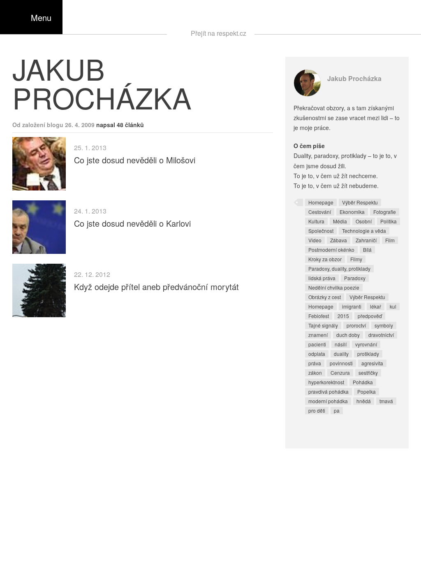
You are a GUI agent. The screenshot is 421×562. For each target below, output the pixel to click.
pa (337, 410)
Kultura (316, 221)
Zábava (338, 240)
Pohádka (363, 382)
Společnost (320, 230)
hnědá (363, 400)
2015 (343, 315)
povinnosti (341, 363)
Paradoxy (354, 277)
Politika (388, 221)
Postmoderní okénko (331, 249)
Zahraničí (366, 240)
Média (340, 221)
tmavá (386, 400)
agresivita (372, 363)
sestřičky (368, 372)
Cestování (319, 211)
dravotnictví (381, 334)
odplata (316, 353)
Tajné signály (323, 325)
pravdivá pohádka (328, 391)
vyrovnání (366, 344)
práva (314, 363)
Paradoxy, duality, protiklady (339, 268)
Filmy (356, 258)
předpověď (370, 315)
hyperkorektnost (326, 382)
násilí (341, 344)
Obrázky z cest (324, 296)
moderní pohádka (328, 400)
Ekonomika (352, 211)
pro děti (316, 410)
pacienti (317, 344)
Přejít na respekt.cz (218, 33)
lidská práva (321, 277)
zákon (315, 372)
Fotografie (384, 211)
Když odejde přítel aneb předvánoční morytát (156, 287)
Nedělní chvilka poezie (333, 287)
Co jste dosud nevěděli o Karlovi (132, 223)
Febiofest (318, 315)
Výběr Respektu (360, 202)
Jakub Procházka (354, 78)
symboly (384, 325)
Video (315, 240)
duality (341, 353)
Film (390, 240)
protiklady (368, 353)
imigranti (351, 306)
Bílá (367, 249)
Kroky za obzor (325, 258)
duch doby (348, 334)
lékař (375, 306)
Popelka (366, 391)
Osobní (364, 221)
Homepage (320, 202)
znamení (318, 334)
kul (393, 306)
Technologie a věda (364, 230)
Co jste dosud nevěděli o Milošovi (134, 160)
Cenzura (340, 372)
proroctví (356, 325)
